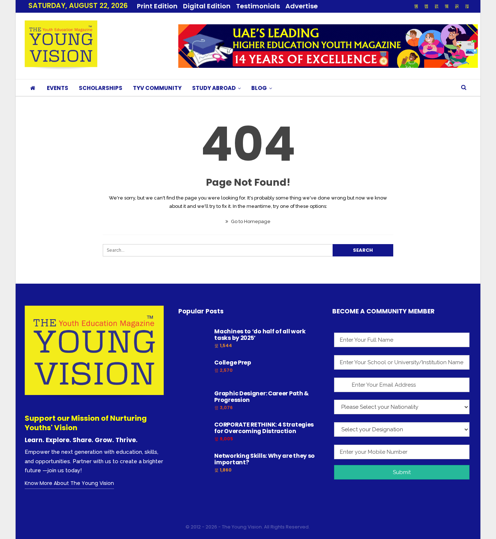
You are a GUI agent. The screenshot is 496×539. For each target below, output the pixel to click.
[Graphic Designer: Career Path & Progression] (194, 401)
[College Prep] (194, 371)
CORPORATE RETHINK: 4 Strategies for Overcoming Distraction (264, 427)
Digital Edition (207, 6)
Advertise (301, 6)
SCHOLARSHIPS (100, 88)
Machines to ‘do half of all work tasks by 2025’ (259, 334)
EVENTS (57, 88)
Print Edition (157, 6)
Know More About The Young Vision (69, 483)
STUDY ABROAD (214, 88)
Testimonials (258, 6)
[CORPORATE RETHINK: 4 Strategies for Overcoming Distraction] (194, 433)
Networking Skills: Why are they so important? (264, 459)
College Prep (232, 362)
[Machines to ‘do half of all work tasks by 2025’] (194, 339)
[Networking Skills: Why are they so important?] (194, 464)
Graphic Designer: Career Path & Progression (261, 396)
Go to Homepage (250, 221)
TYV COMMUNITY (157, 88)
